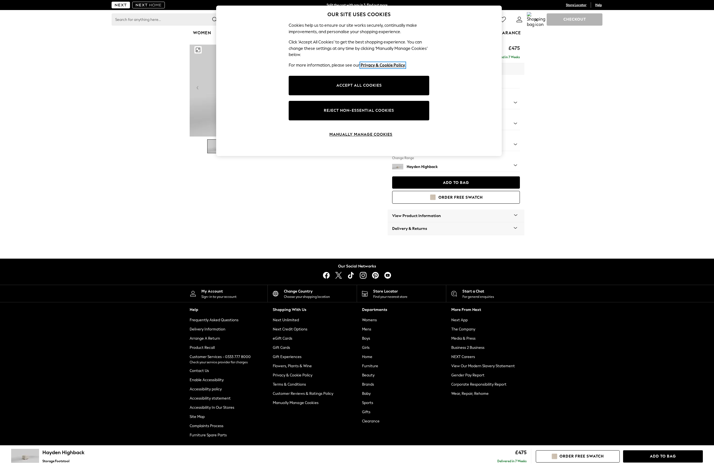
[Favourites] (502, 19)
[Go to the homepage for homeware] (148, 5)
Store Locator (576, 5)
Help (598, 5)
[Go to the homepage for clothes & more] (121, 5)
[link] (519, 19)
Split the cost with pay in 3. (357, 5)
